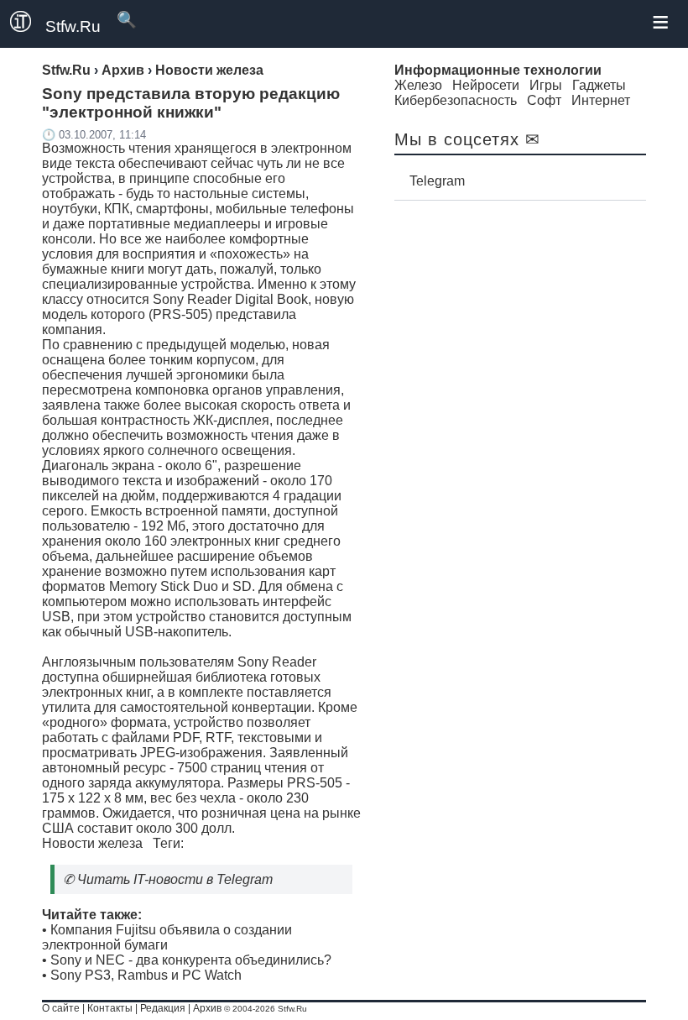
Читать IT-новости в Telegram (175, 879)
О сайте (61, 1008)
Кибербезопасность (455, 100)
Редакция (162, 1008)
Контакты (110, 1008)
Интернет (600, 100)
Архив (207, 1008)
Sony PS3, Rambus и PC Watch (146, 975)
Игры (545, 85)
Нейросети (485, 85)
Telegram (437, 181)
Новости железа (92, 843)
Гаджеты (599, 85)
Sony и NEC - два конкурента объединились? (190, 960)
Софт (544, 100)
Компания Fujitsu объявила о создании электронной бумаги (167, 937)
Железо (418, 85)
